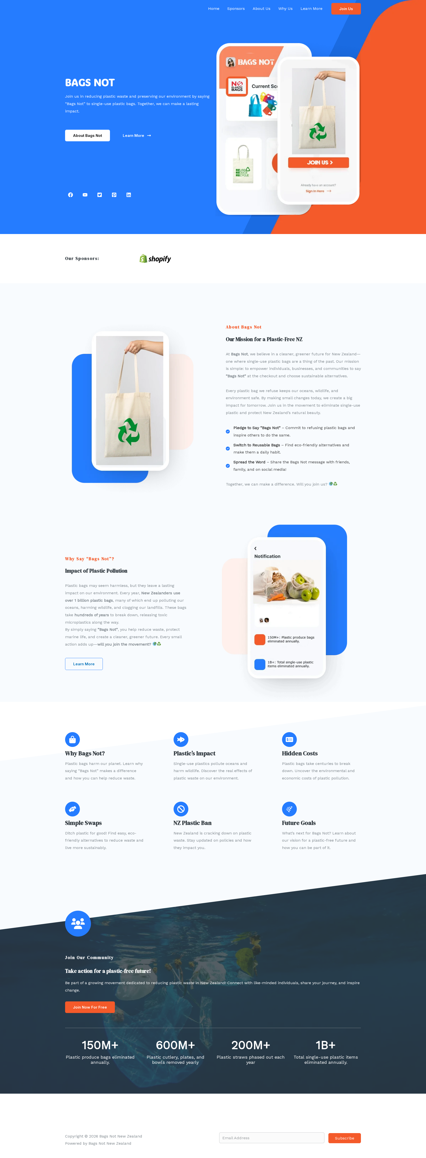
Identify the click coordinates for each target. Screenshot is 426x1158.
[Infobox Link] (114, 757)
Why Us (285, 8)
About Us (261, 8)
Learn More (311, 8)
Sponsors (236, 8)
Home (213, 8)
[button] (346, 9)
